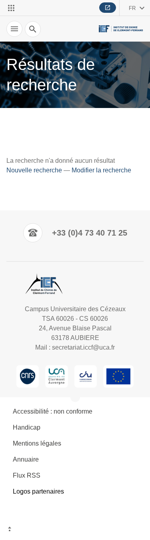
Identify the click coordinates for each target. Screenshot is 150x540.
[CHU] (86, 376)
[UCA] (56, 376)
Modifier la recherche (101, 170)
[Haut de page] (75, 530)
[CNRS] (28, 376)
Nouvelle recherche (34, 170)
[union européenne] (118, 376)
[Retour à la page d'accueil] (121, 29)
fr (132, 8)
